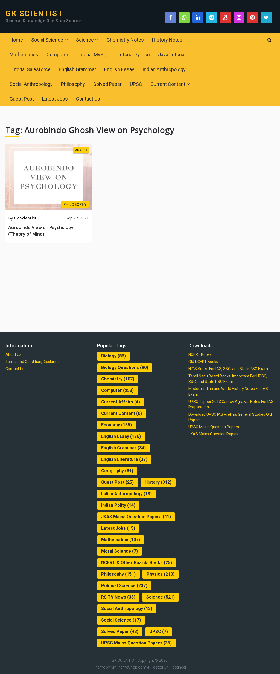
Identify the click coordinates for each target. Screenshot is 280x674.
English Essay (119, 69)
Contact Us (88, 99)
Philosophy (73, 84)
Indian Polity (118, 505)
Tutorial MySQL (93, 54)
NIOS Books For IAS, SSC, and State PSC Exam (228, 369)
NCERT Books (200, 354)
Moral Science (119, 551)
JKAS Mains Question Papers (136, 516)
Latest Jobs (55, 99)
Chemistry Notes (125, 40)
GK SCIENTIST (34, 13)
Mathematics (24, 54)
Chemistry (117, 379)
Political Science (124, 585)
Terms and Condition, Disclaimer (33, 361)
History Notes (167, 40)
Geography (117, 470)
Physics (160, 574)
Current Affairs (120, 402)
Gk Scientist (25, 218)
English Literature (124, 459)
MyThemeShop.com (128, 667)
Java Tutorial (171, 54)
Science (85, 40)
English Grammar (77, 69)
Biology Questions (124, 367)
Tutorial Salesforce (30, 69)
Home (16, 40)
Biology (113, 356)
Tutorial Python (133, 54)
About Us (13, 354)
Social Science (47, 40)
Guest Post (22, 99)
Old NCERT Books (203, 361)
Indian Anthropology (164, 69)
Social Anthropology (31, 84)
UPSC (136, 84)
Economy (116, 424)
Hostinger (178, 667)
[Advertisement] (140, 286)
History (158, 482)
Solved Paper (107, 84)
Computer (57, 54)
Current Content (167, 84)
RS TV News (118, 597)
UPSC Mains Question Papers (136, 643)
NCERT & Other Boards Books (136, 562)
